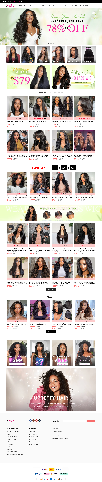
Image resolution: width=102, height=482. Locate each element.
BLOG (30, 441)
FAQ (8, 441)
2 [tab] (50, 43)
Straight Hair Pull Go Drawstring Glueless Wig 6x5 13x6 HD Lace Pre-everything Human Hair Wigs (16, 249)
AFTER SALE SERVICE (34, 434)
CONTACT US (32, 439)
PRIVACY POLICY (11, 439)
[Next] (93, 182)
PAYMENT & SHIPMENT (13, 431)
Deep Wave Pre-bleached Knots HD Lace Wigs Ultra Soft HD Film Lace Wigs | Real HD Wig (84, 249)
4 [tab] (53, 43)
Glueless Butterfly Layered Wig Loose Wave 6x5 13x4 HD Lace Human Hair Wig (39, 155)
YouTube (36, 420)
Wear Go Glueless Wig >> (12, 1)
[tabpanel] (51, 26)
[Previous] (8, 182)
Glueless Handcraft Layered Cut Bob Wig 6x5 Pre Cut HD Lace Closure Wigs (84, 283)
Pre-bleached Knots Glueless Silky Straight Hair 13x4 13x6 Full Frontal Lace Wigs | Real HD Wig (38, 122)
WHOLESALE (10, 444)
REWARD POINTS (33, 444)
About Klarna (10, 449)
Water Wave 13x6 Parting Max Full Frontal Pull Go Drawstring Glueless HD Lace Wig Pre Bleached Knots (17, 155)
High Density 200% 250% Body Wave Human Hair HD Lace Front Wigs (61, 283)
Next (98, 26)
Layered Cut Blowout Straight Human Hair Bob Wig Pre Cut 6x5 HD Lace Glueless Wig (83, 122)
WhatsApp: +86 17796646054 (61, 435)
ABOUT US (32, 431)
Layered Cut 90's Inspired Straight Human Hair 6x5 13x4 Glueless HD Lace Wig (17, 283)
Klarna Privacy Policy (12, 451)
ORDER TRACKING (12, 446)
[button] (10, 199)
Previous (3, 26)
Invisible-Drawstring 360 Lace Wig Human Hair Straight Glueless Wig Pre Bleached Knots (62, 249)
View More (51, 289)
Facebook (30, 420)
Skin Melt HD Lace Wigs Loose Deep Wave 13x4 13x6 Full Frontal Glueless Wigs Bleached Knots (62, 122)
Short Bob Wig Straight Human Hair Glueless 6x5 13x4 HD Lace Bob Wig (16, 122)
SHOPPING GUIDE (12, 434)
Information (33, 428)
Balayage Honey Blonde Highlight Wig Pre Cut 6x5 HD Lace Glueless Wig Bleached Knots (84, 155)
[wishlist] (26, 97)
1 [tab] (48, 43)
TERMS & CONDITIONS (13, 436)
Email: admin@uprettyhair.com (61, 438)
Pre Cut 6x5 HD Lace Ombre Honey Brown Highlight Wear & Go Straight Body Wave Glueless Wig (38, 283)
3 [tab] (51, 43)
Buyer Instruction (12, 428)
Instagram (33, 420)
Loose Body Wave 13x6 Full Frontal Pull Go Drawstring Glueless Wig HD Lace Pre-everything (39, 249)
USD (93, 1)
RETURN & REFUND (34, 436)
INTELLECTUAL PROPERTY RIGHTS (16, 454)
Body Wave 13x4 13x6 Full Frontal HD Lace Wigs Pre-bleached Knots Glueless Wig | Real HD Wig (62, 155)
